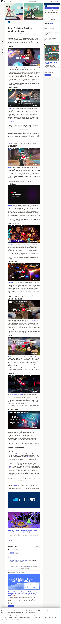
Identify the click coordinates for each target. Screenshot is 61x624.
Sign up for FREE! (52, 19)
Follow (52, 8)
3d (21, 33)
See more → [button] (11, 606)
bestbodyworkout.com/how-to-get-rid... (18, 560)
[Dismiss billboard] (58, 609)
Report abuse (27, 568)
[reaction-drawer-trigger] (2, 42)
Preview (16, 553)
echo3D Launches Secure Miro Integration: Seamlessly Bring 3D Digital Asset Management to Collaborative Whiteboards (51, 33)
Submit (11, 553)
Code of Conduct (21, 568)
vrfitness (17, 33)
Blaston (10, 466)
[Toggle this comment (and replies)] (8, 559)
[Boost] (2, 53)
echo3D (11, 21)
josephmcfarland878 (14, 557)
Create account (56, 1)
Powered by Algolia (32, 1)
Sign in (29, 566)
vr (14, 33)
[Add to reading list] (2, 49)
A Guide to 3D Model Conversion (50, 39)
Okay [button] (3, 622)
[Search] (5, 1)
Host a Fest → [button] (47, 74)
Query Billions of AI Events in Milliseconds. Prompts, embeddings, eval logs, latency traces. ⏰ (22, 593)
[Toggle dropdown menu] (39, 510)
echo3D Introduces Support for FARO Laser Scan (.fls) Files (51, 27)
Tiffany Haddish (11, 121)
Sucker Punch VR (13, 453)
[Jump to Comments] (2, 46)
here (24, 474)
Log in (50, 1)
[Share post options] (2, 56)
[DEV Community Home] (2, 1)
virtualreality (10, 33)
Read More (10, 540)
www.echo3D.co (17, 485)
